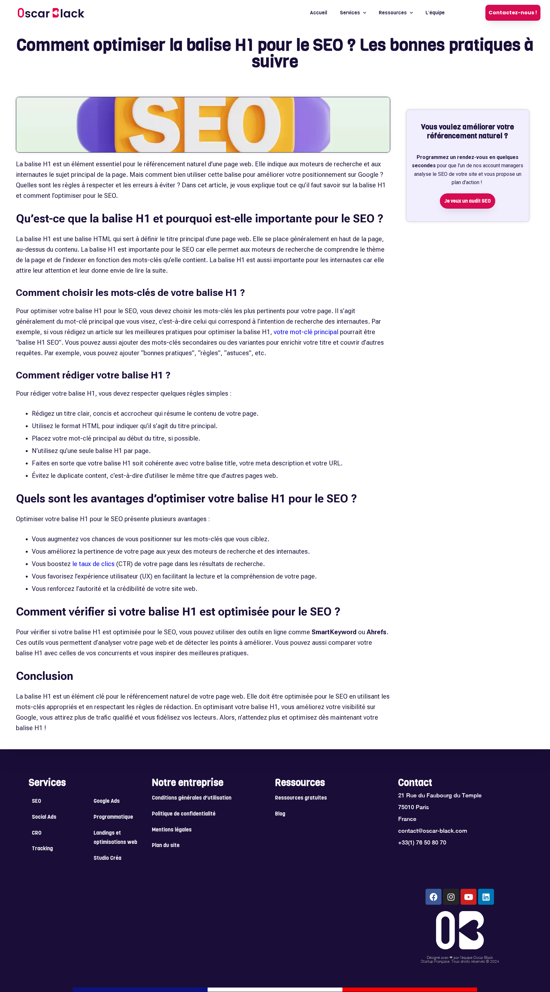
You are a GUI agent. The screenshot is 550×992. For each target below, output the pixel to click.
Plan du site (166, 846)
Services (350, 13)
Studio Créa (107, 858)
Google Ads (107, 801)
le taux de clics (93, 564)
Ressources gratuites (301, 798)
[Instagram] (451, 897)
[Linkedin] (486, 897)
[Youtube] (468, 897)
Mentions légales (172, 830)
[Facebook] (433, 897)
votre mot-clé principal (306, 332)
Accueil (318, 13)
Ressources (393, 13)
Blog (280, 814)
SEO (36, 801)
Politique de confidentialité (183, 814)
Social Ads (44, 817)
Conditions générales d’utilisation (191, 798)
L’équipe (435, 13)
